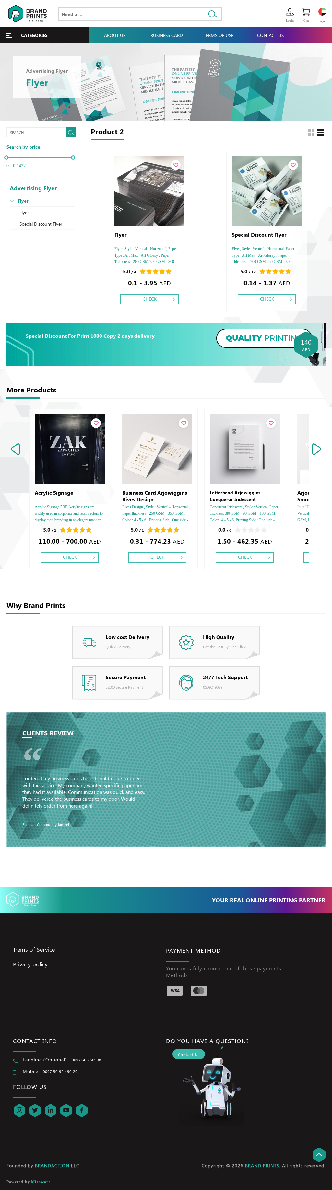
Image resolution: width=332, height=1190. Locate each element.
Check (150, 299)
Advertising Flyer (47, 70)
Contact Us (270, 35)
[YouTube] (66, 1110)
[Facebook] (81, 1110)
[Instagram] (19, 1110)
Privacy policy (30, 964)
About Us (114, 35)
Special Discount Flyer (40, 224)
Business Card (166, 35)
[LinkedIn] (50, 1110)
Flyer (23, 201)
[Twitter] (35, 1110)
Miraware (41, 1182)
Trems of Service (34, 949)
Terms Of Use (218, 35)
